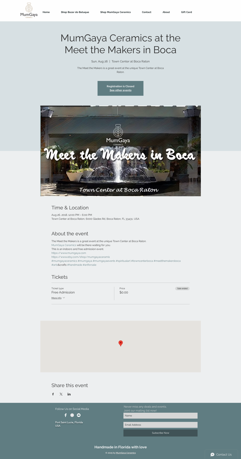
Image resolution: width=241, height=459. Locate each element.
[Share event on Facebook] (53, 394)
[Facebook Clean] (65, 415)
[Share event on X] (61, 394)
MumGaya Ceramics (126, 453)
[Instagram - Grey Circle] (72, 415)
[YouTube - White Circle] (78, 415)
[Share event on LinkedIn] (69, 394)
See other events (120, 90)
